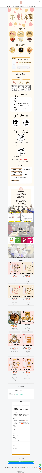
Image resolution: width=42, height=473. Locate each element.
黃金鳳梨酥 (21, 467)
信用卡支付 (15, 426)
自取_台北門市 (21, 419)
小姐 (18, 440)
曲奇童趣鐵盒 (15, 467)
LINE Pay (15, 427)
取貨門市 (14, 437)
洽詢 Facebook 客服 (21, 463)
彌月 (31, 467)
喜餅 (29, 467)
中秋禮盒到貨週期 (21, 445)
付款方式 (14, 425)
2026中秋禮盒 (7, 467)
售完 (14, 283)
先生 (15, 440)
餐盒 (32, 467)
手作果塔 (24, 467)
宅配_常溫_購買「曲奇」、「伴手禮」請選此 (21, 422)
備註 (17, 447)
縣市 (15, 435)
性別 (14, 439)
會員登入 (21, 403)
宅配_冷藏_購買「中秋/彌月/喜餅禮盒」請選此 (21, 421)
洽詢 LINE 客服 (21, 461)
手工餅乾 (27, 467)
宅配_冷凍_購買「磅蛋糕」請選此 (21, 423)
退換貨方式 (35, 467)
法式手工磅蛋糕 (11, 467)
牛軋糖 (18, 467)
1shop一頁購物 (21, 472)
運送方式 (14, 418)
